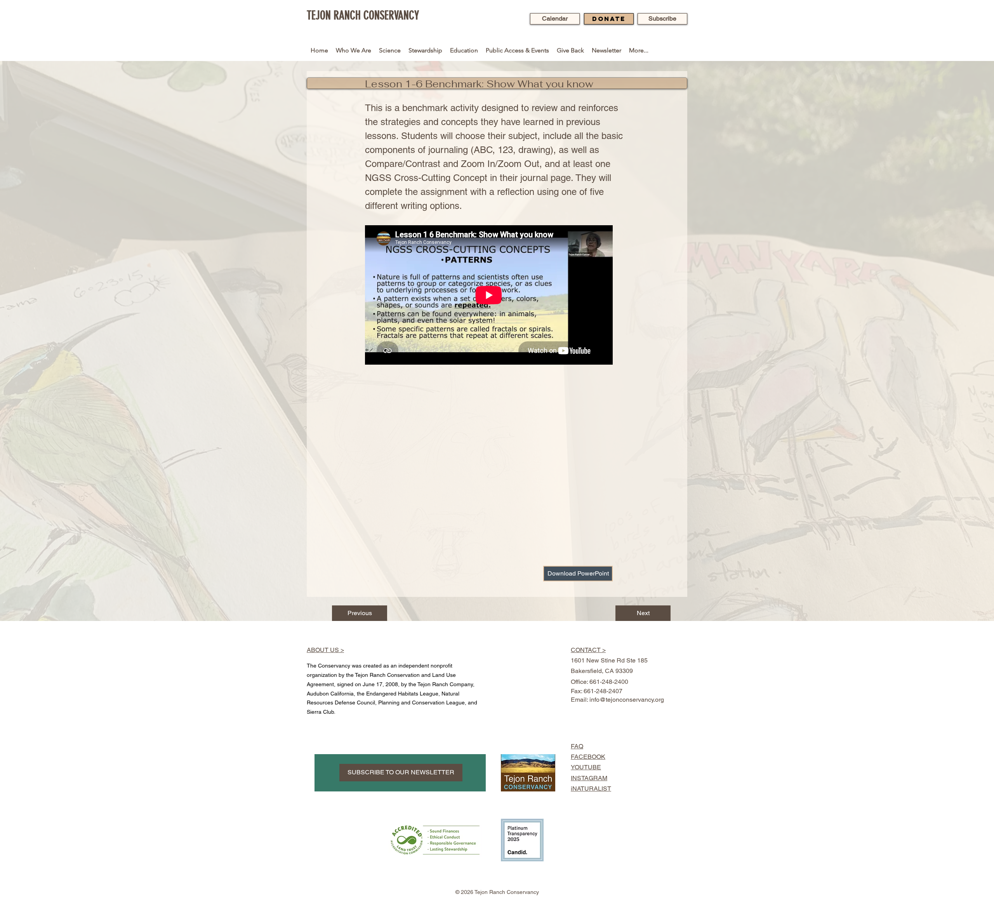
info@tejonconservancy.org (626, 699)
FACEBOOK (588, 756)
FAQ (577, 746)
